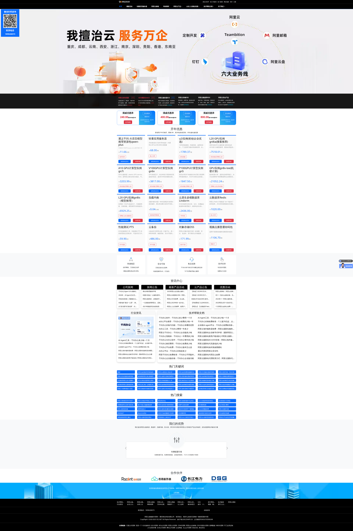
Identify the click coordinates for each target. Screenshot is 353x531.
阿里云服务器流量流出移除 (166, 409)
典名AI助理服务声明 (149, 291)
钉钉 (199, 502)
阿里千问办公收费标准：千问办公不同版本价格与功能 (177, 355)
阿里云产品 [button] (177, 6)
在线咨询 (207, 510)
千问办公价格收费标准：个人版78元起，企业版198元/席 (135, 343)
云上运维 (180, 504)
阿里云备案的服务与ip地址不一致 (186, 401)
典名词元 (195, 528)
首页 (120, 6)
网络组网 (150, 504)
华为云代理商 (163, 525)
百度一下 (139, 525)
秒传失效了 (121, 413)
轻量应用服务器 (142, 6)
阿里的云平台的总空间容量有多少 (226, 417)
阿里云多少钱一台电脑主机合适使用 (145, 385)
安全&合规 (160, 504)
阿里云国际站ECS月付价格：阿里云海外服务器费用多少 (216, 340)
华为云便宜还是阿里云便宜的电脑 (145, 381)
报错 (119, 372)
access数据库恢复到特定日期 (206, 401)
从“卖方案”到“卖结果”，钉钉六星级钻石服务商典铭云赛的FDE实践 (127, 306)
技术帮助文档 (196, 313)
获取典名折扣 (124, 161)
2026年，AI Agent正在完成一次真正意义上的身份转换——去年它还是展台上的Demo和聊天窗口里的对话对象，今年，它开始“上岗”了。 (127, 295)
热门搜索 (220, 2)
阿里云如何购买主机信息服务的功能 (226, 381)
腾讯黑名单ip (162, 401)
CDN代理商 (181, 525)
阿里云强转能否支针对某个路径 (125, 401)
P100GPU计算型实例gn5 (191, 169)
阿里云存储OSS (161, 502)
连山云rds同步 (142, 413)
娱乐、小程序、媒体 (201, 504)
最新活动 (129, 6)
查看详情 (137, 161)
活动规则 (147, 113)
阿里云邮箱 (155, 6)
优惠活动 (225, 287)
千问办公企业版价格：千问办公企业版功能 (176, 358)
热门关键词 (213, 2)
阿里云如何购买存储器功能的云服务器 (186, 385)
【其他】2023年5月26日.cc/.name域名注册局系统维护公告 (200, 291)
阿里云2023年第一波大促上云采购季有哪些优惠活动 (176, 303)
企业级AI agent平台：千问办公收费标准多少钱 (133, 347)
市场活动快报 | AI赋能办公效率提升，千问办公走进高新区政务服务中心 (127, 299)
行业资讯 (136, 313)
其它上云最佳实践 (221, 504)
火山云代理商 (187, 528)
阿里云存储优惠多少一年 (165, 380)
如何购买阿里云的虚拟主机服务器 (206, 389)
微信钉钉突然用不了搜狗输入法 (186, 409)
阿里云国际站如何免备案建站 (210, 347)
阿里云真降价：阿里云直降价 (224, 291)
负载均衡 (154, 197)
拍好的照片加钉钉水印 (205, 413)
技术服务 (221, 502)
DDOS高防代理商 (203, 525)
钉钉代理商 (154, 525)
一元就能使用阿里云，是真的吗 (151, 303)
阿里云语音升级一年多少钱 (226, 372)
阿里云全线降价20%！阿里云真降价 (176, 295)
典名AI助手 (206, 2)
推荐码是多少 (142, 409)
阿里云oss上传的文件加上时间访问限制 (186, 417)
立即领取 (128, 122)
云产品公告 (200, 287)
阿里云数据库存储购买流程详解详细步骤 (145, 389)
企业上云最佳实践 (130, 504)
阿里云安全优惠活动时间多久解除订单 (125, 376)
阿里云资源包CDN (191, 502)
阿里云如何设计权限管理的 (166, 405)
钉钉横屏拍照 (202, 405)
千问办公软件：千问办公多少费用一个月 (175, 318)
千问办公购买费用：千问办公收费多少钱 (175, 343)
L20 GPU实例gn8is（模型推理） (129, 199)
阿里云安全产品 (181, 502)
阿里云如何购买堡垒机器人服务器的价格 (206, 376)
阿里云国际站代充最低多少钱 (210, 343)
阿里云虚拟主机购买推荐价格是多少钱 (166, 376)
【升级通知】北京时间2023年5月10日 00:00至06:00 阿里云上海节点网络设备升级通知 (200, 303)
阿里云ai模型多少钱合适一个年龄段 (166, 372)
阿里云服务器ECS (130, 502)
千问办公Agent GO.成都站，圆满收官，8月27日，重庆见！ (127, 291)
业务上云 (140, 504)
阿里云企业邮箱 (191, 525)
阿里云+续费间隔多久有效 (125, 388)
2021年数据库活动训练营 (151, 306)
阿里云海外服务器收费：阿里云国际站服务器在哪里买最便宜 (136, 351)
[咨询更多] (129, 105)
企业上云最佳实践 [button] (192, 6)
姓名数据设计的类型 (224, 401)
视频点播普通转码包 (221, 227)
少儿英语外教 (151, 528)
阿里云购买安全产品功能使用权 (186, 381)
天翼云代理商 (130, 525)
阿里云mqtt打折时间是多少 (206, 384)
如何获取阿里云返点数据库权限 (145, 376)
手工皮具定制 (228, 525)
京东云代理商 (161, 528)
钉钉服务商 (146, 525)
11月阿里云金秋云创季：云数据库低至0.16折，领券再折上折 (224, 306)
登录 (231, 2)
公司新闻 (128, 287)
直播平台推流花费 (183, 405)
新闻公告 (152, 287)
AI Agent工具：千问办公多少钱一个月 (134, 340)
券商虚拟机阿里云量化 (124, 417)
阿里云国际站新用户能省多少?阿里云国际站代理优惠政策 (135, 358)
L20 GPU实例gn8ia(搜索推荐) (218, 140)
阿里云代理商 (172, 525)
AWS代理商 (219, 525)
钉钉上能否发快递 (123, 409)
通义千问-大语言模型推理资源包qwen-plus (130, 141)
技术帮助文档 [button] (208, 6)
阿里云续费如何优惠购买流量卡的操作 (226, 389)
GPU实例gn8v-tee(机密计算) (221, 169)
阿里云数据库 (141, 502)
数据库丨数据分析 (171, 504)
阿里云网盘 (171, 502)
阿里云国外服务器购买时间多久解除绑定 (186, 376)
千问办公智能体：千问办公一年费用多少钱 (176, 336)
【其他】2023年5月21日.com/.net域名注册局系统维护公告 (200, 295)
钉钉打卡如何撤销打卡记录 (166, 413)
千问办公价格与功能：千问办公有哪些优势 (176, 325)
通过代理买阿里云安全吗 (208, 351)
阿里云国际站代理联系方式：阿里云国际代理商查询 (216, 358)
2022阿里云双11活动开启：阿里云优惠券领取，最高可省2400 (225, 303)
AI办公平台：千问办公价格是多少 (172, 351)
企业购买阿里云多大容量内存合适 (125, 381)
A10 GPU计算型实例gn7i (130, 169)
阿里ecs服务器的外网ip (144, 417)
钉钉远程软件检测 (224, 413)
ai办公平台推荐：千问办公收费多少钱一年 (176, 321)
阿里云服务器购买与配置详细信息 (186, 389)
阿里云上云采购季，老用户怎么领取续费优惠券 (176, 306)
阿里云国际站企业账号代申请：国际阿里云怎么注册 (135, 354)
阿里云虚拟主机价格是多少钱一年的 (166, 389)
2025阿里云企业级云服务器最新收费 (176, 291)
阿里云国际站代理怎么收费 (209, 355)
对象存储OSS (186, 227)
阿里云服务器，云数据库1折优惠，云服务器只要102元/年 (152, 299)
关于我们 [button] (221, 6)
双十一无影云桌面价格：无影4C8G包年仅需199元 (224, 295)
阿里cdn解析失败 (224, 409)
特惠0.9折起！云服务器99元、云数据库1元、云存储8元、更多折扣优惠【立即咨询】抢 (152, 295)
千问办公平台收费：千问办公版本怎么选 (175, 347)
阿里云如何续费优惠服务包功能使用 (186, 372)
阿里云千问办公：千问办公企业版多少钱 (175, 332)
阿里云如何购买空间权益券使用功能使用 (145, 372)
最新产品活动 (176, 287)
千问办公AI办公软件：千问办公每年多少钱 (176, 340)
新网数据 (212, 525)
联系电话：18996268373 (146, 510)
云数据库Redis (217, 197)
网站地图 (226, 2)
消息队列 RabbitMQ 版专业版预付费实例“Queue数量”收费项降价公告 (200, 299)
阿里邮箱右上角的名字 (164, 417)
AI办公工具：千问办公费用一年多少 (173, 329)
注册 (234, 2)
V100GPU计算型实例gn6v (161, 169)
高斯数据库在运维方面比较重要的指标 (125, 405)
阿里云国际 (232, 502)
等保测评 (166, 6)
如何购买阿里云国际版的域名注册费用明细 (125, 385)
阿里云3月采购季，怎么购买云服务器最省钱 (176, 299)
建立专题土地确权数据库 (145, 405)
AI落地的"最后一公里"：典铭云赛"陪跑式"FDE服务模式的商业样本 (127, 303)
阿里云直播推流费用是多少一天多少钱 (226, 376)
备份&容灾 (191, 504)
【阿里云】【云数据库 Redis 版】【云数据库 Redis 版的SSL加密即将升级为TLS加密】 (200, 306)
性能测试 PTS (126, 227)
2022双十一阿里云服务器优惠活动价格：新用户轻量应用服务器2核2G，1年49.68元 (225, 299)
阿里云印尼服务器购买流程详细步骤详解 (206, 372)
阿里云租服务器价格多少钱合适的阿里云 (206, 381)
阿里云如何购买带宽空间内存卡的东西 (166, 385)
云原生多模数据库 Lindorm (189, 199)
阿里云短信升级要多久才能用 (226, 385)
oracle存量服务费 (204, 409)
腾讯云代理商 (171, 528)
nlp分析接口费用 (224, 405)
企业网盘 (179, 528)
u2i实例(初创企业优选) (190, 140)
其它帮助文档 (211, 502)
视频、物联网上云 (211, 504)
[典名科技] (124, 2)
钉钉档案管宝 (182, 413)
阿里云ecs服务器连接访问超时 (207, 417)
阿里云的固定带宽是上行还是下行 (145, 401)
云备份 (152, 227)
